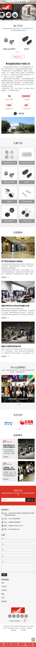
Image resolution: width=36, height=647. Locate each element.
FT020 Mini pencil (26, 49)
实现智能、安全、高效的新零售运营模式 (9, 469)
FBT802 (9, 49)
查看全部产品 (17, 57)
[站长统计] (13, 630)
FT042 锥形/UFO (9, 221)
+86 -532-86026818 (14, 518)
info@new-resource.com (15, 525)
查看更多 (4, 277)
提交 (4, 574)
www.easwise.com (13, 529)
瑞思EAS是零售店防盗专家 (11, 346)
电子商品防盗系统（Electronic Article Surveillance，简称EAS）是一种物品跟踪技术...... (9, 453)
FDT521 (26, 182)
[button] (16, 19)
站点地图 (23, 630)
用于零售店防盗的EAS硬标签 (12, 261)
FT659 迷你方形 (26, 221)
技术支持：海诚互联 (26, 628)
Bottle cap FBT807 (9, 182)
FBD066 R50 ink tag (9, 162)
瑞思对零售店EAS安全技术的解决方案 (15, 306)
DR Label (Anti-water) (26, 162)
